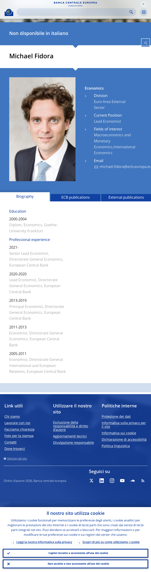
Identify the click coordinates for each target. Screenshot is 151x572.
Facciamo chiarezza (19, 429)
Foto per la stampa (19, 436)
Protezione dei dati (116, 416)
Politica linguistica (116, 446)
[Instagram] (112, 480)
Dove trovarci (14, 449)
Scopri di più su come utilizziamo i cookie (111, 542)
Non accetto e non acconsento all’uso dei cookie (78, 564)
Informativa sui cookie (119, 433)
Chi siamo (12, 416)
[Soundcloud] (132, 480)
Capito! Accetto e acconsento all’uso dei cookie (78, 553)
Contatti (10, 442)
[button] (143, 4)
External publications (126, 198)
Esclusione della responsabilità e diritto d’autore (70, 426)
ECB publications (75, 198)
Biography (25, 197)
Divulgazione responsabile (73, 443)
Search (131, 12)
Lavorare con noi (17, 423)
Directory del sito (17, 458)
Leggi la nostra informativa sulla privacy (44, 542)
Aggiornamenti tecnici (70, 436)
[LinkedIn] (101, 480)
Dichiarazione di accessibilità (124, 439)
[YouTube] (122, 480)
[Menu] (144, 12)
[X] (91, 480)
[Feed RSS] (142, 480)
